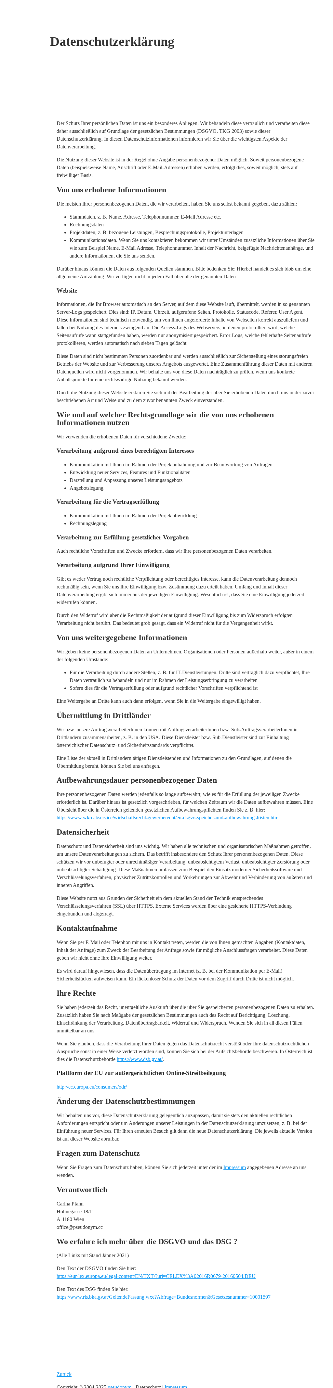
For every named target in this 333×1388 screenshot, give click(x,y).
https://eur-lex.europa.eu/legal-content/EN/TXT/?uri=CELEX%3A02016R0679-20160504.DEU (156, 1276)
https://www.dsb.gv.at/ (140, 1059)
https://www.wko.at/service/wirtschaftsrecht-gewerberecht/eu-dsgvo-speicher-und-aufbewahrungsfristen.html (168, 817)
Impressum (234, 1167)
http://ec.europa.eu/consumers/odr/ (92, 1087)
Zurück (64, 1374)
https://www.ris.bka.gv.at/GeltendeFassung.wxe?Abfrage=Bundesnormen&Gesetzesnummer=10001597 (164, 1297)
